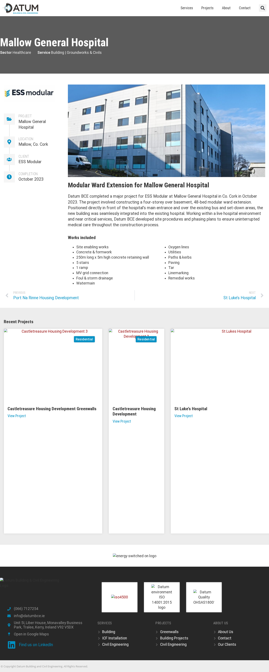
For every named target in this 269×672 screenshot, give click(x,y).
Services (187, 8)
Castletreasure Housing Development (134, 411)
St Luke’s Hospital (190, 408)
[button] (262, 8)
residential (84, 339)
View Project (17, 416)
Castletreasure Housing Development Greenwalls (52, 408)
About (226, 8)
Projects (207, 8)
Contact (245, 8)
